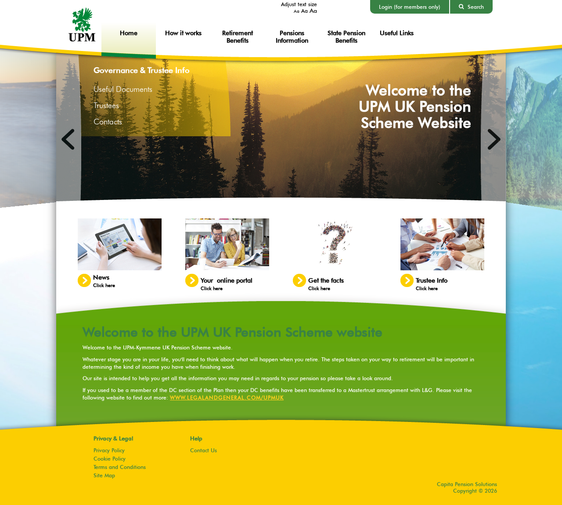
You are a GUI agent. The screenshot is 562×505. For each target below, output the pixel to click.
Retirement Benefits (237, 36)
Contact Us (203, 450)
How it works (183, 32)
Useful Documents (123, 89)
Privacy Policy (109, 450)
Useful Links (397, 32)
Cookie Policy (110, 458)
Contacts (108, 121)
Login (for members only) (409, 7)
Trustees (106, 105)
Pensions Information (292, 36)
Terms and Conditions (120, 467)
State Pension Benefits (346, 36)
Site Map (104, 475)
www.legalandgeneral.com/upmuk (227, 397)
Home (128, 32)
